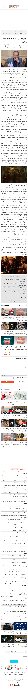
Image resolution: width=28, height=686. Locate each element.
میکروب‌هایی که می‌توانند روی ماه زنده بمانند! (17, 519)
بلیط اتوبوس (24, 656)
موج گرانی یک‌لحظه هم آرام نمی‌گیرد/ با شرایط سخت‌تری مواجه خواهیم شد (14, 556)
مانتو (26, 651)
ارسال (7, 382)
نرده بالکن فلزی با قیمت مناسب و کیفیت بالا (17, 606)
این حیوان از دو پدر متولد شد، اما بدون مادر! (17, 499)
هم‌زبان (11, 672)
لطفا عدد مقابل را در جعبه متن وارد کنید (21, 378)
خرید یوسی (25, 654)
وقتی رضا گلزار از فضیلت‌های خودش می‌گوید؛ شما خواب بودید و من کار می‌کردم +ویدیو (14, 584)
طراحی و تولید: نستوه (13, 682)
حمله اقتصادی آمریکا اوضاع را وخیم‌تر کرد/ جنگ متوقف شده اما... (13, 581)
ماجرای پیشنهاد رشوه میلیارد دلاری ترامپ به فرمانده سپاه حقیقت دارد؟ (14, 489)
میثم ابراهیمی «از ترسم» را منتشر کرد (19, 562)
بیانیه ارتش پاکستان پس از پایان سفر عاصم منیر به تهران (15, 485)
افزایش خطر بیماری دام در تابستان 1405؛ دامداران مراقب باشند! (14, 604)
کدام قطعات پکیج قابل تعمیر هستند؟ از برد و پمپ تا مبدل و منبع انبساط (14, 616)
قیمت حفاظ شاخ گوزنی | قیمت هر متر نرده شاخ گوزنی (15, 611)
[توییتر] (10, 685)
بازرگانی (23, 588)
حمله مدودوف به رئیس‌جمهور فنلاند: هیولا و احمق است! (15, 512)
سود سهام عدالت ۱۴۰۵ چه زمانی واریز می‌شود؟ (17, 482)
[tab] (23, 469)
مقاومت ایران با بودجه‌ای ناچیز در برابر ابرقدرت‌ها (16, 543)
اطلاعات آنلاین (14, 6)
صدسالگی (17, 672)
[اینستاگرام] (12, 685)
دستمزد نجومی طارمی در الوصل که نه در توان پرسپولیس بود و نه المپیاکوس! (14, 502)
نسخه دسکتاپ (14, 661)
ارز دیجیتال (8, 654)
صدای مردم (6, 672)
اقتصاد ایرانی (19, 654)
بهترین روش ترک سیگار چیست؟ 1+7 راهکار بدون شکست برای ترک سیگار (14, 597)
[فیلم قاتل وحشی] (14, 265)
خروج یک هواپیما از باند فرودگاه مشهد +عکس (17, 522)
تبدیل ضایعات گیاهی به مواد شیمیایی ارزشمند (17, 546)
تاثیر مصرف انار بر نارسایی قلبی (20, 527)
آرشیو (10, 674)
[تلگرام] (8, 685)
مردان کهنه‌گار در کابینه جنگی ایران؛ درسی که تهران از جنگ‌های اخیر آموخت (14, 288)
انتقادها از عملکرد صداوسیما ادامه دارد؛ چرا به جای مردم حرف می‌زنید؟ (14, 533)
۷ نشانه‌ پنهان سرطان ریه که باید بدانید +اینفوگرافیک (15, 574)
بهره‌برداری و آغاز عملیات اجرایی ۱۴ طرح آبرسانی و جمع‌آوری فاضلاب (15, 578)
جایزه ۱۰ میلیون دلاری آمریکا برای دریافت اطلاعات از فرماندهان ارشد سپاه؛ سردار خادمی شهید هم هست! (15, 495)
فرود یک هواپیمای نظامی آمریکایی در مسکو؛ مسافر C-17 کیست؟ (14, 569)
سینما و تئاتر (16, 31)
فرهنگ (20, 31)
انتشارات (15, 674)
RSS (6, 674)
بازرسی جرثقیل (21, 651)
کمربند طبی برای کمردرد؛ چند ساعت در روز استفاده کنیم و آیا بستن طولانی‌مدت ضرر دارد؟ (15, 593)
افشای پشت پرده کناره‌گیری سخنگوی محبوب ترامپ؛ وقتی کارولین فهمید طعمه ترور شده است (14, 301)
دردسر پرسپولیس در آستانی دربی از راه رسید (17, 530)
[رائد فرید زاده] (14, 58)
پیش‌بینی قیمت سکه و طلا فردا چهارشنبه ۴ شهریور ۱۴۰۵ (15, 572)
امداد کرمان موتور (9, 651)
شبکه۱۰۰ (23, 672)
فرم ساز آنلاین (15, 651)
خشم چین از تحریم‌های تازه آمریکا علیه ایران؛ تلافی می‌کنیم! (14, 492)
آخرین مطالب (22, 506)
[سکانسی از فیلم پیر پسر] (14, 174)
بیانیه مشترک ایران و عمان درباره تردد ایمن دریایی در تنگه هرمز (14, 541)
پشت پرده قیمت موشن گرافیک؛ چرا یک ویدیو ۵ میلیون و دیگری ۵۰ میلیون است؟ (14, 601)
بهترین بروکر (14, 654)
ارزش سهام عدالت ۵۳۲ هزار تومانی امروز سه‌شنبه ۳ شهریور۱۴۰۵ (14, 480)
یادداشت (21, 674)
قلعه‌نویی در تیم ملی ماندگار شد (20, 525)
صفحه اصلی (24, 31)
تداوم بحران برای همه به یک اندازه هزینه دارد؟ (17, 559)
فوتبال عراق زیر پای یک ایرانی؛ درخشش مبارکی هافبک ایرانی (14, 590)
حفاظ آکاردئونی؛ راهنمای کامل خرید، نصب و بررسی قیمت (15, 613)
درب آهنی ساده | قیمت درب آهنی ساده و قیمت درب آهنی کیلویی (14, 609)
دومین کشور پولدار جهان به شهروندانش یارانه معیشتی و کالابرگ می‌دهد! (14, 296)
